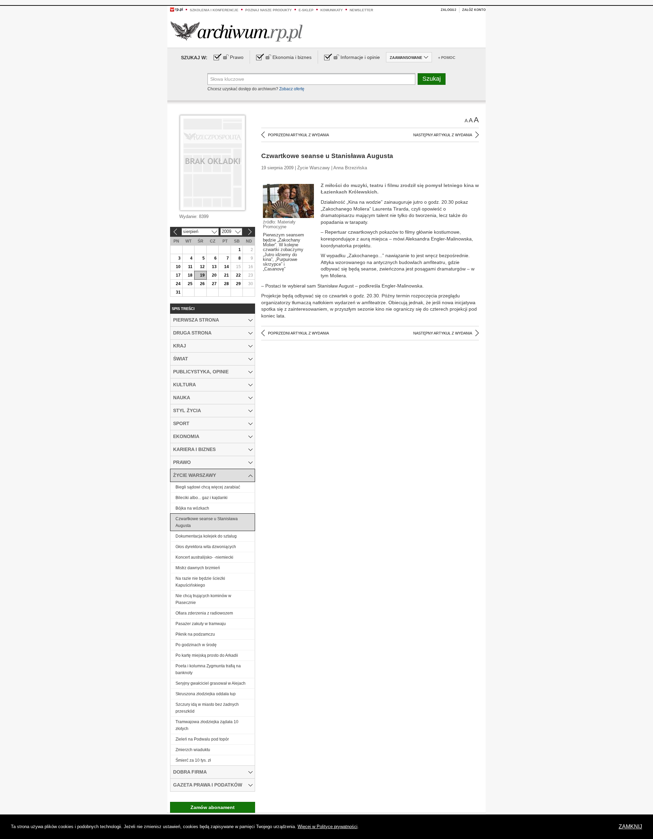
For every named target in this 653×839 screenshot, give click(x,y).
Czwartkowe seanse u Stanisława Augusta (206, 522)
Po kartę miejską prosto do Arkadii (206, 655)
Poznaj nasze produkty (268, 10)
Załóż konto (474, 10)
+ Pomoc (446, 58)
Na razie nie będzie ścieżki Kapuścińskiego (200, 582)
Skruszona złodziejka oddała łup (205, 694)
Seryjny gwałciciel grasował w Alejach (210, 683)
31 (178, 292)
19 (202, 275)
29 (238, 283)
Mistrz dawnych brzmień (197, 567)
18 (190, 275)
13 (214, 266)
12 (202, 266)
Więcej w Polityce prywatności (327, 826)
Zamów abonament (212, 807)
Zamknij (630, 826)
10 (178, 266)
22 (238, 275)
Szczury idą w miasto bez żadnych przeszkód (207, 708)
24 (178, 283)
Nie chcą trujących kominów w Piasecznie (203, 599)
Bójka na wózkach (192, 508)
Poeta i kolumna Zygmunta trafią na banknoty (208, 669)
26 (202, 283)
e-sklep (306, 10)
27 (214, 283)
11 (190, 266)
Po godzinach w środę (196, 644)
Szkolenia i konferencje (214, 10)
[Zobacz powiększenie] (288, 201)
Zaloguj (448, 10)
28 (226, 283)
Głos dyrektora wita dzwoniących (205, 546)
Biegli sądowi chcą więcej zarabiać (207, 487)
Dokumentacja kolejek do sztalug (206, 536)
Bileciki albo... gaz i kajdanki (201, 497)
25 (190, 283)
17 (178, 275)
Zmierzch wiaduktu (192, 749)
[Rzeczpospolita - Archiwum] (236, 31)
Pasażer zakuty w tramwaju (200, 623)
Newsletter (361, 10)
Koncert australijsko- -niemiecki (204, 557)
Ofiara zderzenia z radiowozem (204, 613)
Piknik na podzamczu (195, 634)
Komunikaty (331, 10)
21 (226, 275)
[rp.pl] (176, 9)
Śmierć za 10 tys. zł (193, 760)
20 (214, 275)
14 (226, 266)
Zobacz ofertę (291, 89)
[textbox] (311, 79)
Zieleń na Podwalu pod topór (202, 739)
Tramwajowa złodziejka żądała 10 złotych (206, 725)
